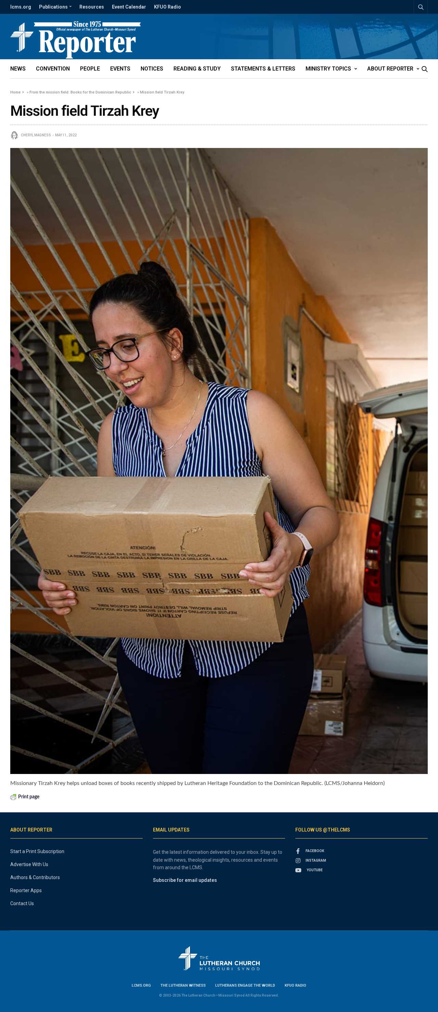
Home (15, 92)
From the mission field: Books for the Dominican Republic (80, 92)
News (18, 68)
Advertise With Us (29, 864)
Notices (152, 68)
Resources (91, 7)
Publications (53, 7)
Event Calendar (129, 7)
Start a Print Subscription (37, 851)
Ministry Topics (328, 68)
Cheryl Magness (36, 135)
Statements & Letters (263, 68)
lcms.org (20, 7)
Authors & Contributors (35, 877)
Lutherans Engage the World (245, 985)
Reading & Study (197, 68)
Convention (53, 68)
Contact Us (22, 903)
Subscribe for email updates (185, 880)
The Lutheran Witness (183, 985)
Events (120, 68)
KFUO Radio (167, 7)
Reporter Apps (26, 890)
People (90, 68)
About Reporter (390, 68)
